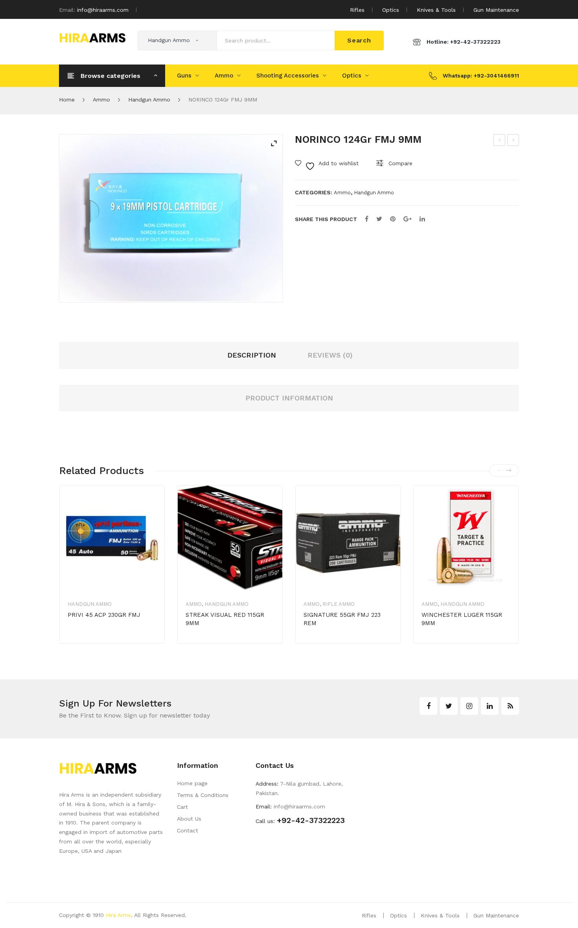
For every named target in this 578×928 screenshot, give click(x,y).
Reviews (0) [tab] (330, 355)
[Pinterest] (393, 219)
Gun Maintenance (496, 10)
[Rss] (510, 706)
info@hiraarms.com (103, 10)
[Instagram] (469, 706)
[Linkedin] (490, 706)
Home (67, 99)
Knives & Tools (436, 10)
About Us (189, 818)
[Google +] (407, 219)
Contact (187, 830)
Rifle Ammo (338, 604)
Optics (390, 10)
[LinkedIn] (422, 219)
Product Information (289, 398)
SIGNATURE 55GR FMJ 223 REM (342, 619)
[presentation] (499, 470)
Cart (182, 807)
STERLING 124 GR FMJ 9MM (513, 141)
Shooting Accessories (287, 75)
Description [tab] (251, 355)
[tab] (289, 398)
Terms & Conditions (202, 795)
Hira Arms (118, 915)
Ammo (224, 75)
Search (359, 40)
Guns (184, 75)
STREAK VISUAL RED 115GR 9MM (225, 619)
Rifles (357, 10)
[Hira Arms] (92, 37)
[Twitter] (379, 219)
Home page (192, 783)
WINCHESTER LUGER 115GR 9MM (462, 619)
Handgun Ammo (149, 99)
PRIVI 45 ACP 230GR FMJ (104, 614)
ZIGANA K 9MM (499, 141)
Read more (95, 640)
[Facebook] (366, 219)
